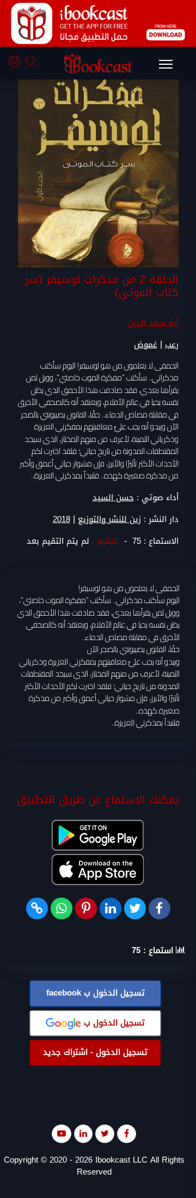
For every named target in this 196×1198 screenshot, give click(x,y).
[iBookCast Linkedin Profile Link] (83, 1133)
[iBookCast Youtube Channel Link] (61, 1133)
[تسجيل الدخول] (17, 63)
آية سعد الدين (153, 322)
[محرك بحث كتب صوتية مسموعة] (33, 63)
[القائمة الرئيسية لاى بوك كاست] (171, 67)
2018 (61, 519)
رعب (172, 344)
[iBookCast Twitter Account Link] (105, 1133)
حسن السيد (113, 497)
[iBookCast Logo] (98, 63)
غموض (145, 344)
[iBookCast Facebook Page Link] (126, 1133)
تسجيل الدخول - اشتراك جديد (95, 1052)
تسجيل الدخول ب (95, 992)
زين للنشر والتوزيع (109, 519)
